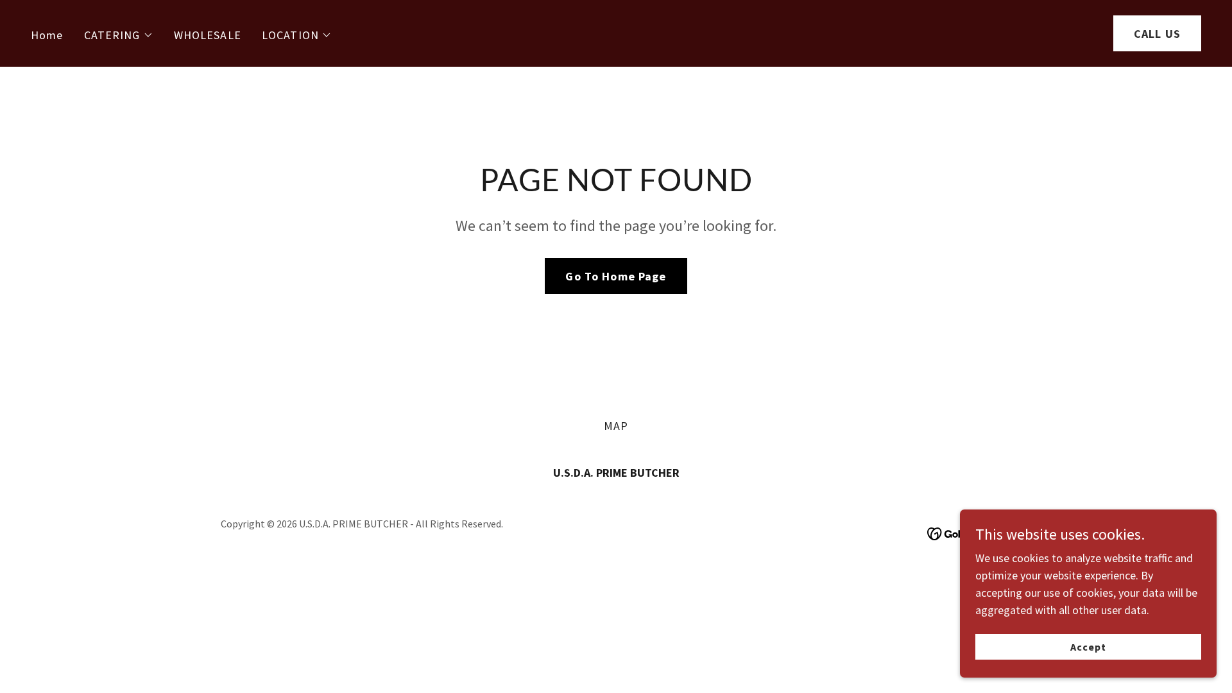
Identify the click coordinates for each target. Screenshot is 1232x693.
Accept (1088, 646)
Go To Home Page (615, 276)
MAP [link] (616, 425)
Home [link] (47, 35)
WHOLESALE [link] (207, 35)
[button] (118, 35)
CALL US (1157, 33)
